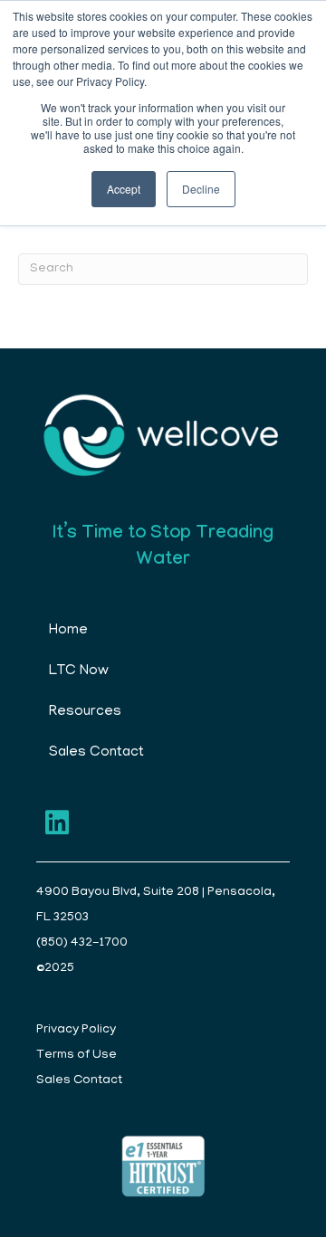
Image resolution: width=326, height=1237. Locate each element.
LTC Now (79, 671)
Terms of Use (76, 1055)
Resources (85, 712)
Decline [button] (201, 188)
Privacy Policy (76, 1030)
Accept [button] (123, 188)
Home (68, 631)
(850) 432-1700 (82, 943)
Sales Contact (96, 753)
